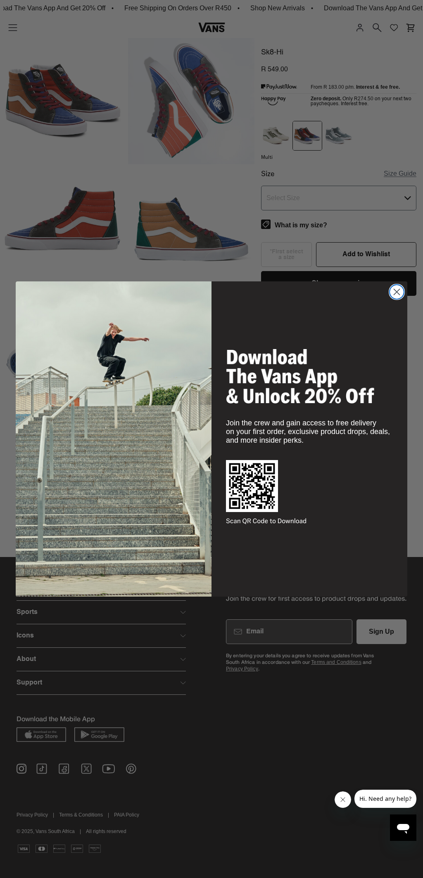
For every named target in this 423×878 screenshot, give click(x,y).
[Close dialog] (397, 292)
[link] (300, 376)
